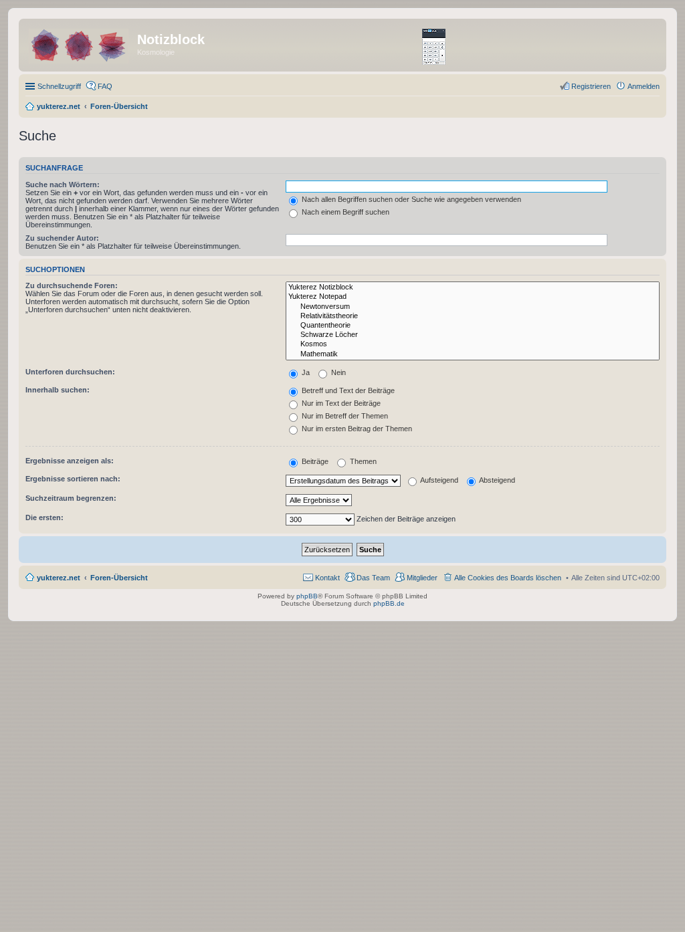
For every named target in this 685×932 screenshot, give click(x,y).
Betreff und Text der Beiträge (347, 390)
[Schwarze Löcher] (472, 335)
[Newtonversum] (472, 307)
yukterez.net (58, 578)
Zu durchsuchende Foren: (71, 285)
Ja (305, 372)
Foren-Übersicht (119, 578)
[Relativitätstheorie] (472, 316)
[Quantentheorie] (472, 325)
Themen (362, 461)
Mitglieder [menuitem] (422, 578)
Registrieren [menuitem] (591, 86)
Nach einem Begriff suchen (344, 212)
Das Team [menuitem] (373, 578)
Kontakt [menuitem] (327, 578)
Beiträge (314, 461)
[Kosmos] (472, 344)
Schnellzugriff (59, 86)
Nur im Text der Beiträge (340, 403)
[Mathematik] (472, 354)
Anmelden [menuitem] (643, 86)
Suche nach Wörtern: (62, 185)
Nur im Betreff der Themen (344, 416)
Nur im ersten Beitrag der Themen (356, 429)
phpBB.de (389, 603)
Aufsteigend (438, 480)
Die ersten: (44, 517)
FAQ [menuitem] (105, 86)
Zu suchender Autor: (62, 238)
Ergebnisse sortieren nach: (72, 479)
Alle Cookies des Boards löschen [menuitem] (507, 578)
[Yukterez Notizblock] (472, 287)
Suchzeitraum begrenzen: (70, 498)
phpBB (307, 596)
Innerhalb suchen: (57, 390)
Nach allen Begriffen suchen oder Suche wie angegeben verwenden (410, 199)
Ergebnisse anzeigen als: (69, 461)
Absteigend (496, 480)
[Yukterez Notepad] (472, 297)
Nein (337, 372)
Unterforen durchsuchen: (70, 372)
